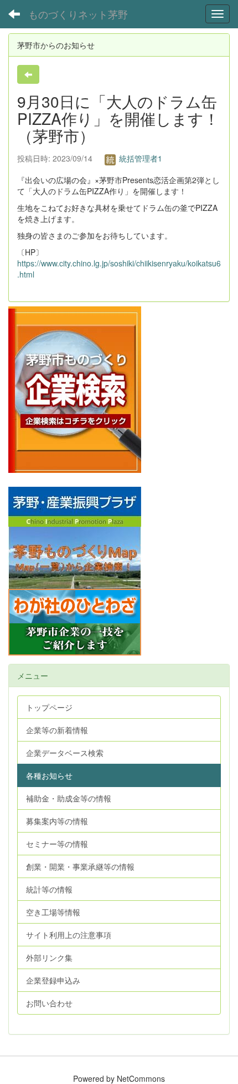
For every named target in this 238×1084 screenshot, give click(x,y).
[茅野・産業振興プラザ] (74, 505)
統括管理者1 (139, 158)
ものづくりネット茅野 (78, 14)
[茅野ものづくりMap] (74, 556)
